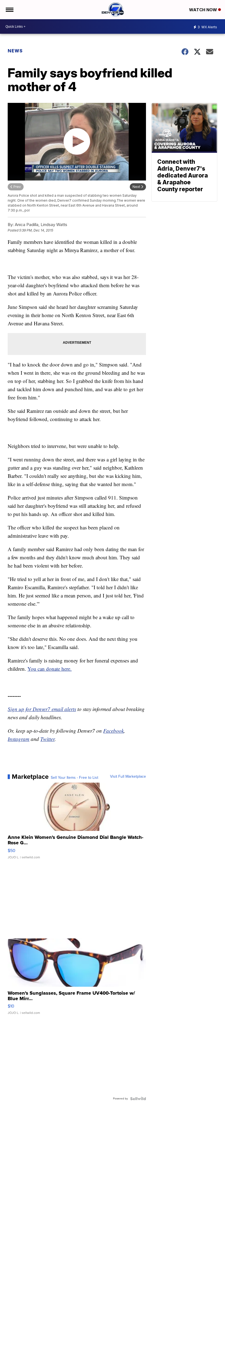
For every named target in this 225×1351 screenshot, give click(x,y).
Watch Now (203, 9)
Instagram (18, 738)
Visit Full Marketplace (128, 777)
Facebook (113, 730)
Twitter (47, 738)
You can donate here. (49, 668)
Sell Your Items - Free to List (74, 778)
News (15, 50)
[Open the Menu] (9, 9)
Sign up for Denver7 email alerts (42, 709)
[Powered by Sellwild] (138, 1099)
